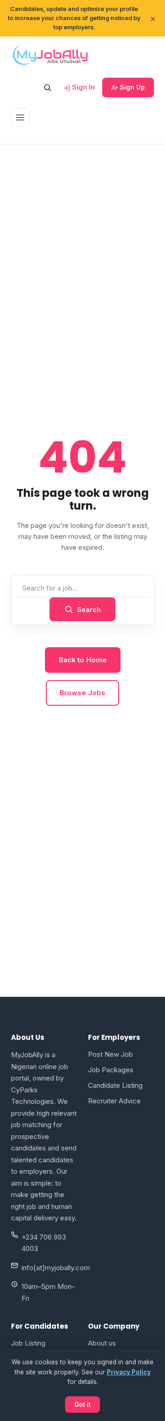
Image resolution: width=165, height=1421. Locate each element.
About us (102, 1343)
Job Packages (110, 1069)
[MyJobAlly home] (50, 55)
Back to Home (83, 659)
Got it (82, 1404)
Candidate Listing (115, 1085)
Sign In (82, 87)
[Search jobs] (47, 87)
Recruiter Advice (114, 1100)
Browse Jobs (82, 692)
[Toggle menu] (20, 117)
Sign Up (131, 87)
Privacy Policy (129, 1372)
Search (89, 609)
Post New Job (110, 1054)
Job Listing (28, 1343)
